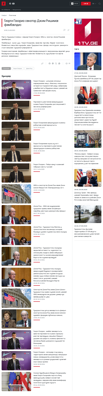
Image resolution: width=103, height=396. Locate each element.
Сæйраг (4, 15)
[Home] (4, 4)
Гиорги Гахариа (17, 68)
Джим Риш (29, 68)
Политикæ (6, 68)
